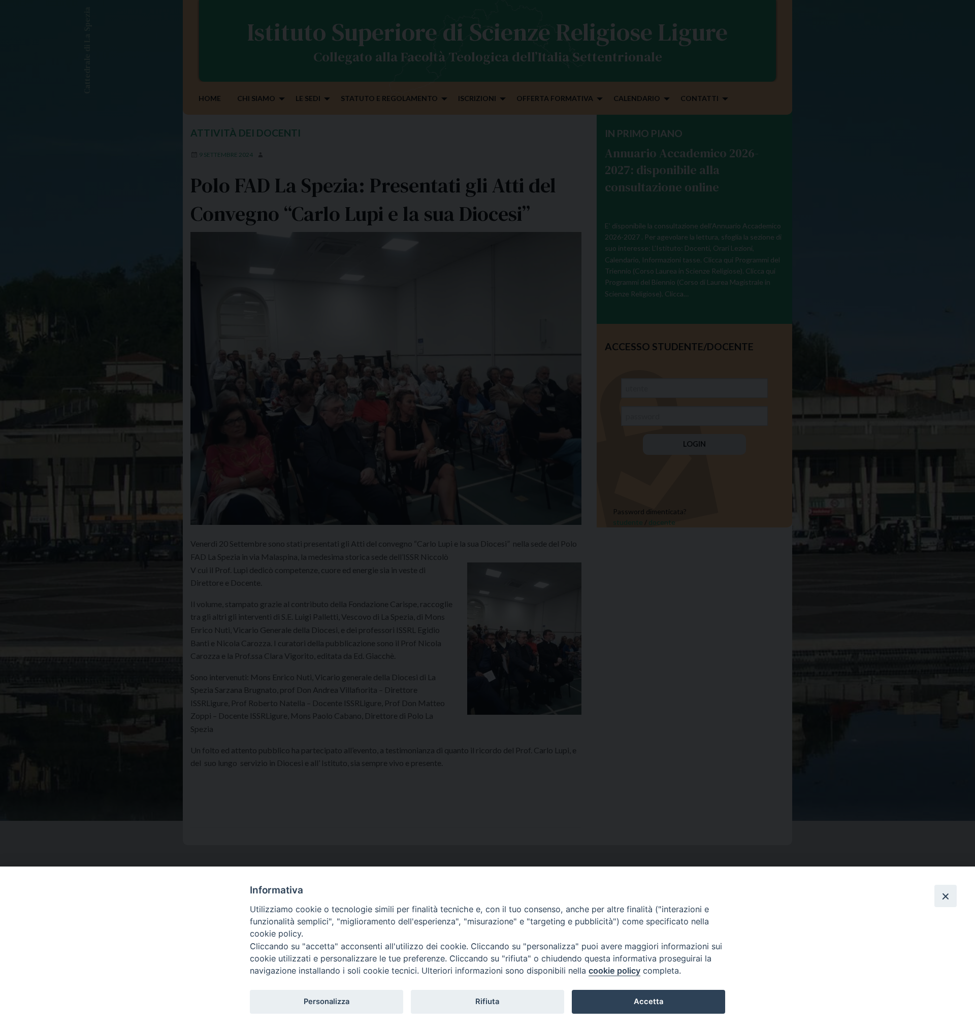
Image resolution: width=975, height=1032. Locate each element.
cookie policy (614, 971)
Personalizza (326, 1001)
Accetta (648, 1001)
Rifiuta (487, 1001)
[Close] (945, 896)
